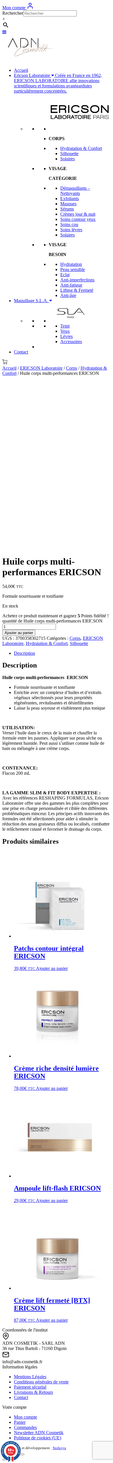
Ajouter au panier (19, 633)
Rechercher (12, 13)
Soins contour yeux (78, 219)
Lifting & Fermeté (76, 290)
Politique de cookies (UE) (37, 1437)
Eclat (65, 274)
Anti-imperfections (77, 279)
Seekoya (59, 1448)
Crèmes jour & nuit (77, 214)
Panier (19, 1422)
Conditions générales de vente (41, 1381)
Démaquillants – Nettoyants (75, 191)
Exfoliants (69, 198)
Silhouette (69, 153)
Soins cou (69, 224)
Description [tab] (24, 653)
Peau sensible (72, 269)
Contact (21, 351)
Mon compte (14, 7)
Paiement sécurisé (30, 1387)
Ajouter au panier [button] (52, 968)
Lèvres (66, 336)
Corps (71, 368)
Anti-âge (68, 295)
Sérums (67, 208)
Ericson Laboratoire (58, 83)
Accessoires (71, 341)
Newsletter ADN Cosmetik (38, 1432)
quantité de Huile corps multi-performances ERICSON (52, 620)
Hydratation (71, 264)
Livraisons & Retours (33, 1392)
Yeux (65, 331)
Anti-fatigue (71, 285)
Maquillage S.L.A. (31, 300)
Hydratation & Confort (81, 148)
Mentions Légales (30, 1376)
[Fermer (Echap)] (22, 1454)
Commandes (25, 1427)
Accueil (21, 70)
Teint (65, 326)
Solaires (67, 158)
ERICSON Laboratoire (41, 368)
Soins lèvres (71, 229)
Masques (68, 203)
